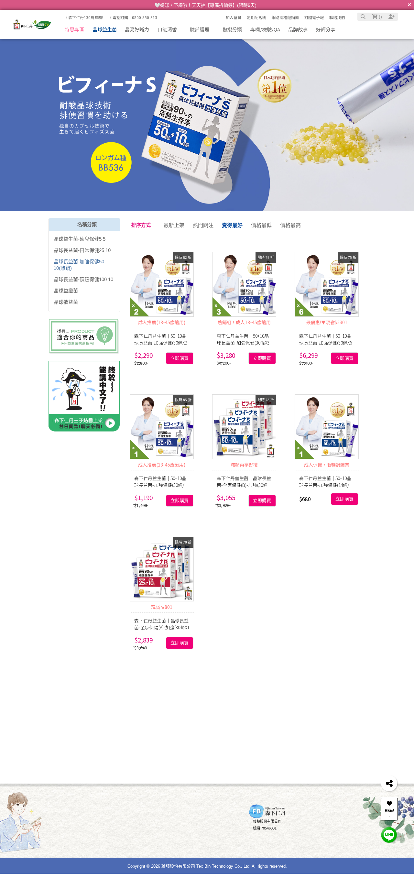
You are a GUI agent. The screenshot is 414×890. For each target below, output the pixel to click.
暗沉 (262, 686)
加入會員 (233, 17)
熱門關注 (203, 225)
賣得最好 (232, 225)
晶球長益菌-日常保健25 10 (82, 250)
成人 (123, 686)
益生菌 (161, 686)
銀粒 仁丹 (264, 697)
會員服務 (115, 815)
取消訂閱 (148, 765)
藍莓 (326, 697)
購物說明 (77, 815)
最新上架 (174, 225)
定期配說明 (256, 17)
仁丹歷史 (161, 832)
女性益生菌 (128, 697)
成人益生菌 (215, 697)
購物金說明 (121, 846)
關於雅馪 (161, 825)
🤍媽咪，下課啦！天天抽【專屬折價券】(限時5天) (205, 5)
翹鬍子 (181, 686)
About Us (157, 815)
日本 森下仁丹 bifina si (361, 697)
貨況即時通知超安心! (329, 834)
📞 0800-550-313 (209, 825)
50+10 (65, 686)
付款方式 (80, 832)
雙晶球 (325, 686)
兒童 (108, 686)
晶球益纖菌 (66, 290)
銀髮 (343, 686)
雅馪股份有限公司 (267, 827)
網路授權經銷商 (285, 17)
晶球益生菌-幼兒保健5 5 (79, 239)
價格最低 (261, 225)
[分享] (389, 783)
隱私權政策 (163, 846)
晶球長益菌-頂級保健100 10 (83, 279)
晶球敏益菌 (66, 302)
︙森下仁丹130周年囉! (83, 17)
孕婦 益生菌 (71, 697)
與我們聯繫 (202, 815)
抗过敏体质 (184, 697)
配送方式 (80, 839)
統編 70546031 (265, 834)
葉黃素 (308, 697)
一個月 (361, 686)
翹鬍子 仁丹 (207, 686)
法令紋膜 (282, 686)
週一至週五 (205, 832)
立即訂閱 (99, 765)
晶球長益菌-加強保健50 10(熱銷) (79, 265)
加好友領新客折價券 (329, 827)
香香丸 (305, 686)
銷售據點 (161, 839)
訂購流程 (80, 825)
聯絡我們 (337, 17)
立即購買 (179, 358)
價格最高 (290, 225)
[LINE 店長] (389, 834)
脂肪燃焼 (100, 697)
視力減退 (156, 697)
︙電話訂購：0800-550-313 (133, 17)
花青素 (240, 697)
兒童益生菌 (239, 686)
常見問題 (119, 839)
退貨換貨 (80, 846)
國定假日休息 (206, 846)
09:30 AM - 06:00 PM (212, 839)
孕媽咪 (140, 686)
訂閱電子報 (314, 17)
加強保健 (87, 686)
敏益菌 (288, 697)
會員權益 (119, 832)
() (379, 16)
